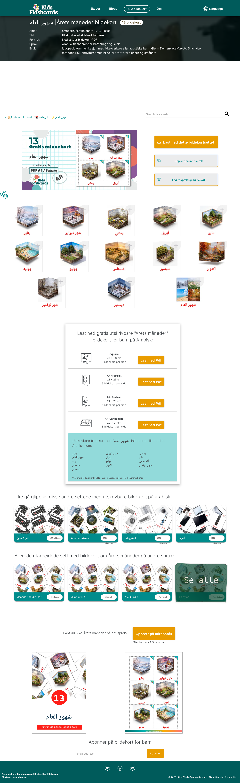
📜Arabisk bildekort (20, 117)
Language (210, 8)
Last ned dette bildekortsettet (188, 142)
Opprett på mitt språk (189, 161)
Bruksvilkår (40, 774)
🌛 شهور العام (59, 117)
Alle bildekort (137, 9)
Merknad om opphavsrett (15, 777)
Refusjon (53, 774)
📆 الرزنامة (41, 117)
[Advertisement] (120, 84)
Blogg (113, 8)
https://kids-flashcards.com (191, 777)
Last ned (151, 360)
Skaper (95, 8)
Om (159, 8)
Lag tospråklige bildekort (188, 180)
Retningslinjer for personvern (17, 774)
